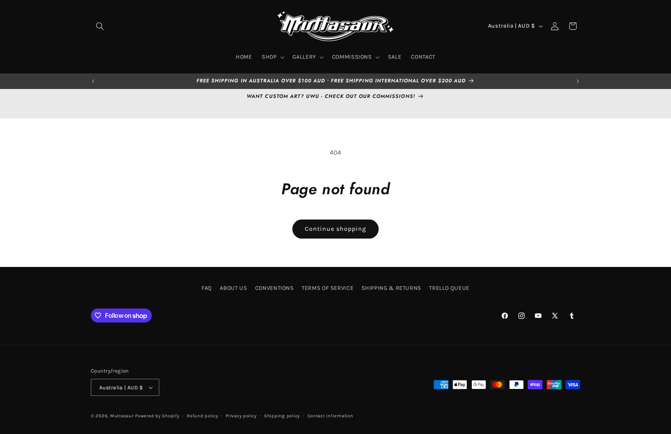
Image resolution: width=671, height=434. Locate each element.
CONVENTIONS (274, 288)
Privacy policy (241, 415)
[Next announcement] (577, 81)
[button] (100, 26)
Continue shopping (336, 228)
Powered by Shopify (157, 415)
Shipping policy (282, 415)
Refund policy (202, 415)
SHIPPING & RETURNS (391, 288)
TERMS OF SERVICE (327, 288)
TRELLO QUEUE (449, 288)
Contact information (330, 415)
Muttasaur (122, 415)
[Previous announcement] (93, 81)
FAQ (207, 288)
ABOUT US (233, 288)
